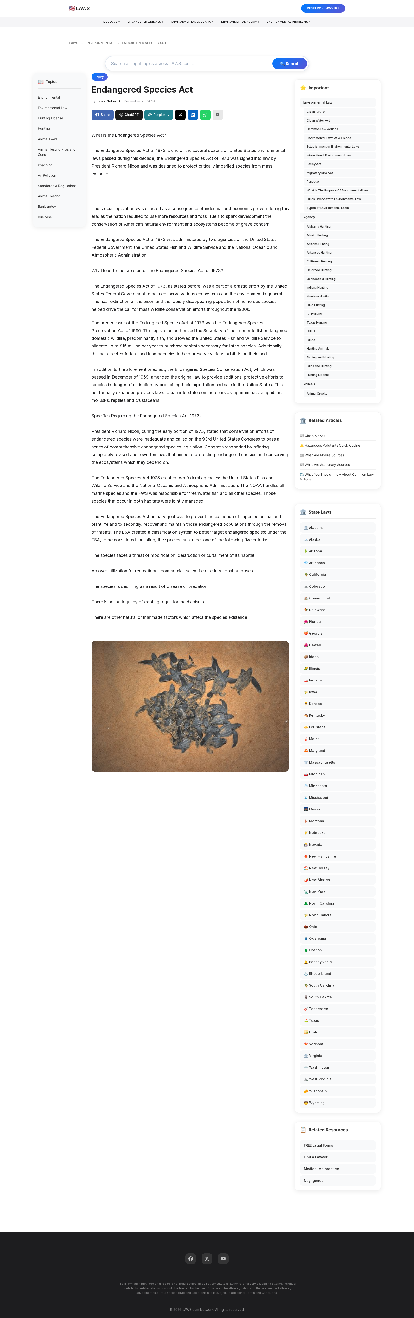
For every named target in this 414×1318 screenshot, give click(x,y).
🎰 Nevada (313, 845)
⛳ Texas (311, 1020)
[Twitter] (207, 1258)
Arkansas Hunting (319, 252)
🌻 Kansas (313, 704)
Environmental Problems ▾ (288, 21)
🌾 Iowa (310, 692)
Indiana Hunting (317, 287)
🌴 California (315, 574)
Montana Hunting (318, 296)
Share (105, 114)
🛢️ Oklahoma (315, 938)
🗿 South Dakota (318, 997)
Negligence (313, 1180)
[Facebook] (190, 1258)
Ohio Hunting (316, 305)
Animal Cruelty (317, 393)
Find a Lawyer (316, 1157)
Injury (99, 77)
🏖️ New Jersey (316, 868)
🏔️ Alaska (312, 539)
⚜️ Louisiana (315, 727)
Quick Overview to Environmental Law (334, 199)
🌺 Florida (312, 622)
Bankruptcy (47, 206)
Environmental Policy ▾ (240, 21)
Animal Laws (47, 139)
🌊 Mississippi (316, 797)
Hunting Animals (318, 348)
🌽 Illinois (312, 668)
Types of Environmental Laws (328, 208)
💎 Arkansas (314, 563)
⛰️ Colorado (314, 586)
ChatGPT (132, 114)
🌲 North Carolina (319, 903)
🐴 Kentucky (314, 715)
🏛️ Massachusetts (319, 762)
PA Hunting (314, 313)
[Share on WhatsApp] (205, 115)
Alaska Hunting (317, 235)
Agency (309, 217)
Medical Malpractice (321, 1169)
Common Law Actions (322, 129)
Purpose (313, 181)
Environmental (49, 97)
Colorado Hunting (319, 270)
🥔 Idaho (311, 657)
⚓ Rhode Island (317, 974)
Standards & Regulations (57, 186)
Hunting (44, 128)
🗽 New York (314, 891)
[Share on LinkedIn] (193, 115)
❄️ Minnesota (315, 786)
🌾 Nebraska (315, 833)
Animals (309, 384)
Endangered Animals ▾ (146, 21)
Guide (311, 340)
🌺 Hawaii (312, 645)
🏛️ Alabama (314, 527)
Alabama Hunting (319, 226)
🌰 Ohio (310, 927)
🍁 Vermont (313, 1044)
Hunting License (50, 118)
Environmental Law (52, 108)
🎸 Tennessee (316, 1009)
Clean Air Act (316, 111)
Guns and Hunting (319, 366)
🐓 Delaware (314, 610)
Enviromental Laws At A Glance (329, 138)
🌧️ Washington (316, 1067)
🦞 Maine (312, 739)
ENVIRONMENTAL (100, 43)
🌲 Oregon (313, 950)
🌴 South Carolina (319, 985)
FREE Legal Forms (318, 1145)
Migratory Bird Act (320, 173)
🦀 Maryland (314, 750)
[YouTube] (223, 1258)
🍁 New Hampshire (320, 856)
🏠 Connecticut (317, 598)
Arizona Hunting (318, 244)
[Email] (218, 115)
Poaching (45, 165)
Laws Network (109, 101)
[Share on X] (180, 115)
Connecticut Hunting (321, 279)
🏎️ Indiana (313, 680)
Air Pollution (47, 175)
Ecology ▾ (112, 21)
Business (45, 217)
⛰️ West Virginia (318, 1079)
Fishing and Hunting (320, 357)
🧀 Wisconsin (315, 1091)
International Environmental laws (329, 155)
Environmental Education (192, 21)
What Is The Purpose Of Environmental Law (337, 190)
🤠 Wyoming (314, 1103)
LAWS (73, 43)
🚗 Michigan (314, 774)
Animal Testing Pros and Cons (56, 151)
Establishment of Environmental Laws (333, 146)
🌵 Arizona (313, 551)
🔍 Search (289, 63)
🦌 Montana (314, 821)
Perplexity (161, 114)
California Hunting (319, 261)
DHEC (311, 331)
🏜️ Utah (310, 1032)
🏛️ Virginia (313, 1056)
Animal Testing (49, 196)
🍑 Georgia (313, 633)
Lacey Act (314, 164)
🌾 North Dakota (318, 915)
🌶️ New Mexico (317, 880)
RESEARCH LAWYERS (323, 8)
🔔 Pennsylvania (318, 962)
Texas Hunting (317, 322)
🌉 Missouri (314, 809)
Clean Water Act (318, 120)
